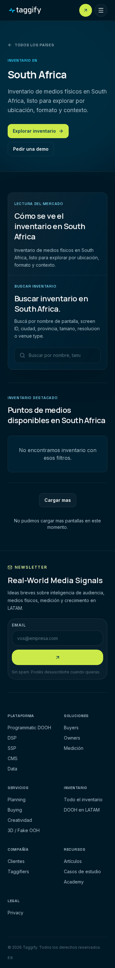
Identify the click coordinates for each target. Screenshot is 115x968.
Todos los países (34, 45)
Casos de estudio (82, 871)
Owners (72, 738)
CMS (13, 758)
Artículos (73, 861)
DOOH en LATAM (82, 810)
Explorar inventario (34, 131)
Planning (17, 799)
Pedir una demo (31, 149)
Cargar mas (57, 499)
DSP (12, 738)
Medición (73, 748)
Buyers (71, 727)
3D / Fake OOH (24, 830)
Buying (15, 810)
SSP (12, 748)
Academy (74, 881)
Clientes (16, 861)
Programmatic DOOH (29, 727)
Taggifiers (18, 871)
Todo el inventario (83, 799)
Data (12, 768)
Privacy (15, 912)
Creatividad (20, 820)
